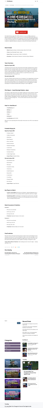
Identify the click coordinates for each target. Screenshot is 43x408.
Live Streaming (7, 345)
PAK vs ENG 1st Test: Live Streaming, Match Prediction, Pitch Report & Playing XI (30, 333)
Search (6, 320)
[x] (12, 247)
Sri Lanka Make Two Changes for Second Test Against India (30, 324)
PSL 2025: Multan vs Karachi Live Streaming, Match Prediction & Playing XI (12, 253)
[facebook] (13, 247)
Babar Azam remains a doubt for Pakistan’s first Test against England (12, 363)
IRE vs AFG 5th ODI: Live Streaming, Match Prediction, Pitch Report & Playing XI (12, 372)
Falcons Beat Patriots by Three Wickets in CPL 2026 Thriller (30, 330)
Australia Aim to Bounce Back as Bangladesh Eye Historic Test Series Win (30, 327)
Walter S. (11, 13)
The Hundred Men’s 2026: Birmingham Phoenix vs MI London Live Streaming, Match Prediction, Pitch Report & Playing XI (12, 393)
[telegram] (19, 247)
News (6, 348)
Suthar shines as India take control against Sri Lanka (30, 336)
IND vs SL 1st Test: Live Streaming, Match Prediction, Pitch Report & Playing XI (12, 383)
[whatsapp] (17, 247)
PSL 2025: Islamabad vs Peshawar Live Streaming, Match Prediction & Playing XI (30, 253)
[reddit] (15, 247)
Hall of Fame (7, 343)
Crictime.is (9, 1)
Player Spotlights (8, 350)
